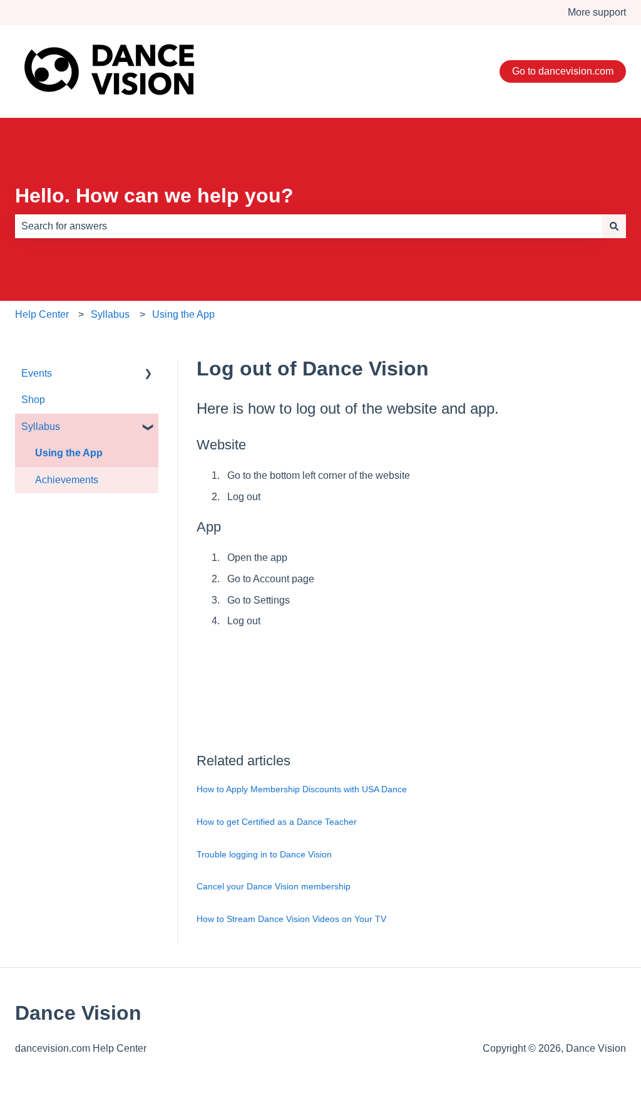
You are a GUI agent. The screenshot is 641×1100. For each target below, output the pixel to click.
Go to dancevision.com (562, 71)
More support (597, 12)
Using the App (183, 314)
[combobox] (308, 226)
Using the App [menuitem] (69, 453)
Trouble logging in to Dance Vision (264, 854)
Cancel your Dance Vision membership (274, 886)
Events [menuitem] (36, 373)
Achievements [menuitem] (66, 479)
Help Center (42, 314)
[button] (148, 374)
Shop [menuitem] (33, 399)
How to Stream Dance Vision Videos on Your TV (291, 919)
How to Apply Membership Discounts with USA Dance (302, 789)
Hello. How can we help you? (154, 195)
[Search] (614, 226)
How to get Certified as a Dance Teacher (277, 822)
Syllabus (110, 314)
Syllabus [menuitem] (40, 426)
